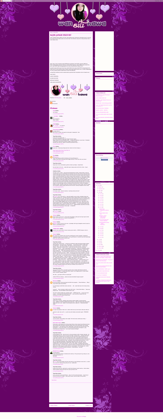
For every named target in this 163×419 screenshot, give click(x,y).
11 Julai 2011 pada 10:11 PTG (58, 212)
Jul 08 (101, 228)
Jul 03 (101, 235)
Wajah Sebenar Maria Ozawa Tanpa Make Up (61, 150)
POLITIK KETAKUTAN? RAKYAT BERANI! (104, 220)
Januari (100, 248)
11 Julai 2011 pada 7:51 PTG (58, 153)
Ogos (99, 190)
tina (54, 235)
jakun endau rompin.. (57, 322)
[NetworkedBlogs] (104, 157)
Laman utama (71, 405)
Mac (99, 244)
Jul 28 (101, 198)
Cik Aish (55, 361)
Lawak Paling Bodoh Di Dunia (58, 151)
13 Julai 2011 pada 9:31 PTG (58, 357)
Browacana (55, 280)
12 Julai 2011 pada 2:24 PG (58, 296)
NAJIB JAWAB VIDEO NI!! (101, 98)
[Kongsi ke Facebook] (70, 97)
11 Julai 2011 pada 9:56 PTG (58, 207)
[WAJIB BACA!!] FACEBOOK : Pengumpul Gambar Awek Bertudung (104, 260)
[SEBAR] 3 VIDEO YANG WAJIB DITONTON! (102, 216)
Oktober (100, 187)
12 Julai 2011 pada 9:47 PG (58, 314)
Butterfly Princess (56, 351)
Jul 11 (101, 207)
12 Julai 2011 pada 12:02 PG (58, 278)
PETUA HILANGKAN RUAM (101, 273)
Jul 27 (101, 200)
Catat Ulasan (54, 380)
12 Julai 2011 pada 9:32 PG (58, 305)
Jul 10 (101, 226)
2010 (98, 250)
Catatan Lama (89, 405)
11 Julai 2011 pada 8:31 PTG (58, 160)
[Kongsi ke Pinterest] (71, 97)
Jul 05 (101, 233)
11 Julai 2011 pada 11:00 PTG (58, 265)
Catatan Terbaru (53, 405)
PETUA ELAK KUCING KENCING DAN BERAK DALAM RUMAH (103, 266)
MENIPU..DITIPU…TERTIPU (102, 110)
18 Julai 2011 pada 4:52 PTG (58, 377)
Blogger (84, 416)
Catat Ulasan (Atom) (73, 408)
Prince (54, 146)
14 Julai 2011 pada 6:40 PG (58, 371)
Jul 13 (101, 204)
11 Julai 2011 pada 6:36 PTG (58, 127)
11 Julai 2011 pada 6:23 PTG (58, 113)
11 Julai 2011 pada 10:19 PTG (58, 239)
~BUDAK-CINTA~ (56, 228)
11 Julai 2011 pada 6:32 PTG (58, 121)
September (100, 188)
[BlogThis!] (67, 97)
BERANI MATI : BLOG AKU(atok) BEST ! (104, 103)
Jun (99, 239)
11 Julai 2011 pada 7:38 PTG (58, 133)
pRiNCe (55, 223)
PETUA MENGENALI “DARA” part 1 (103, 268)
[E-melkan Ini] (66, 97)
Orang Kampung (56, 129)
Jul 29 (101, 197)
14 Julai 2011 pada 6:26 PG (58, 364)
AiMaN (55, 97)
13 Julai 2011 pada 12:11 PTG (58, 348)
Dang (54, 155)
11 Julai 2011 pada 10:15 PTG (58, 226)
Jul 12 (101, 205)
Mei (99, 241)
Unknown (55, 215)
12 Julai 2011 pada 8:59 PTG (58, 330)
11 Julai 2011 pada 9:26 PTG (58, 192)
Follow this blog (104, 159)
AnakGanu (56, 196)
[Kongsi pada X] (68, 97)
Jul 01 (101, 237)
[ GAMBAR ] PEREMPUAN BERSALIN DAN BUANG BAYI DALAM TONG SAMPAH (103, 281)
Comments (53, 101)
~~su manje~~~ (56, 116)
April (99, 242)
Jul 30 (101, 195)
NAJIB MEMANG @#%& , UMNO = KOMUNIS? (104, 223)
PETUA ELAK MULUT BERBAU (102, 108)
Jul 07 (101, 230)
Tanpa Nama (56, 156)
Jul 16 (101, 202)
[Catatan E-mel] (64, 97)
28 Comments (55, 103)
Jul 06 (101, 232)
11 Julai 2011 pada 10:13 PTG (58, 219)
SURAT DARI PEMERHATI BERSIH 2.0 (104, 210)
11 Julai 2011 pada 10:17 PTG (58, 231)
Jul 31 (101, 193)
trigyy (54, 110)
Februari (100, 246)
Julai (99, 192)
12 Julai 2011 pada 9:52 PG (58, 320)
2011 (98, 185)
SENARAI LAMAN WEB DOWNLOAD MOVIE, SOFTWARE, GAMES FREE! (103, 257)
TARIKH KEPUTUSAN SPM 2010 (102, 271)
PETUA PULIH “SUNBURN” (101, 275)
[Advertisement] (71, 392)
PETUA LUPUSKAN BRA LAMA (102, 112)
